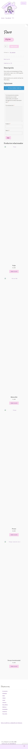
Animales (4, 693)
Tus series (8, 17)
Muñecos (4, 707)
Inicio (2, 17)
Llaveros (4, 702)
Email (8, 130)
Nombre (8, 123)
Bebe (3, 695)
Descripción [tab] (7, 59)
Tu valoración (10, 105)
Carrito (21, 745)
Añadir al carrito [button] (14, 271)
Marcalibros (5, 705)
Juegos (4, 698)
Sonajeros (4, 711)
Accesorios (4, 691)
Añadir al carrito (14, 46)
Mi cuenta (4, 746)
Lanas (3, 700)
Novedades (4, 709)
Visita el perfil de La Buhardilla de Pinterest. (11, 723)
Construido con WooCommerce (9, 743)
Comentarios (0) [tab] (8, 63)
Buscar (14, 746)
